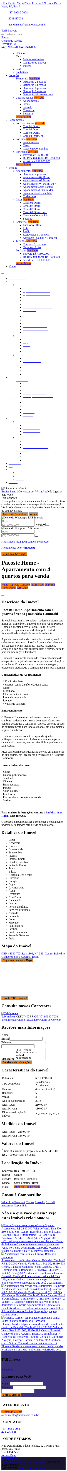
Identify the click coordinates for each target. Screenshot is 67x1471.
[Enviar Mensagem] (36, 536)
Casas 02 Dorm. (32, 205)
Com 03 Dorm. (31, 132)
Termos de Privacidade (15, 514)
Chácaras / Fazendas (34, 244)
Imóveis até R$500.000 (36, 154)
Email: (5, 1038)
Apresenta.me (9, 1458)
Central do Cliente (11, 1411)
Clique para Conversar (14, 554)
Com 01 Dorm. (31, 126)
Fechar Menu (23, 116)
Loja (25, 228)
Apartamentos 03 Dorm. (36, 180)
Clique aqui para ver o (17, 960)
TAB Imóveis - (9, 30)
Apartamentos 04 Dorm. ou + (39, 183)
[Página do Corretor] (9, 1013)
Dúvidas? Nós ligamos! (15, 998)
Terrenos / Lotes (32, 247)
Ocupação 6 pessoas (34, 88)
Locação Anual (24, 97)
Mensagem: (7, 1058)
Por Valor (21, 250)
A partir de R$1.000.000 (36, 161)
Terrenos (21, 240)
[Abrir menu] (2, 272)
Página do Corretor (50, 1019)
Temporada (22, 78)
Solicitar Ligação (11, 1394)
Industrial (28, 113)
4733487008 (16, 18)
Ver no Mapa (8, 1455)
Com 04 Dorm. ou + (34, 135)
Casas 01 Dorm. (32, 202)
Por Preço (21, 151)
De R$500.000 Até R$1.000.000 (41, 158)
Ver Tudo (34, 78)
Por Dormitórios (25, 123)
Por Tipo (21, 138)
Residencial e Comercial (36, 234)
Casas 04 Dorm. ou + (35, 212)
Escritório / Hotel (32, 224)
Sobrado (27, 107)
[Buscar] (2, 34)
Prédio (26, 231)
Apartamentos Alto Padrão (38, 186)
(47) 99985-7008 (18, 12)
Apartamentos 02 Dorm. (36, 177)
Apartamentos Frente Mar (37, 193)
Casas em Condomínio (35, 148)
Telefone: (6, 1042)
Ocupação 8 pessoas (34, 91)
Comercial (28, 110)
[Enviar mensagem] (47, 525)
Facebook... (8, 1369)
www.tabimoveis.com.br (31, 1467)
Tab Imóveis (8, 1016)
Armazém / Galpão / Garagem (40, 237)
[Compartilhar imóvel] (2, 595)
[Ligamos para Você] (13, 488)
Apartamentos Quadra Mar (38, 189)
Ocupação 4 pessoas (34, 84)
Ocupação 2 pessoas (34, 81)
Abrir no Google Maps (27, 1186)
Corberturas (29, 196)
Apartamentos (31, 100)
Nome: (5, 1034)
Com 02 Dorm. (31, 129)
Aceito (33, 514)
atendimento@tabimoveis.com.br (27, 24)
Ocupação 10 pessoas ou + (38, 94)
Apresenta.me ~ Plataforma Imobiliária (23, 1461)
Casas (26, 103)
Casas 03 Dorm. (32, 209)
